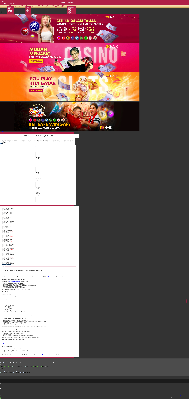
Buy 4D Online (27, 8)
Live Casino (21, 6)
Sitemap (51, 377)
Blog (22, 377)
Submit (2, 143)
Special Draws (62, 6)
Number (2, 139)
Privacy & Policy (39, 377)
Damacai (9, 8)
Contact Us (47, 377)
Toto (9, 9)
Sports (39, 5)
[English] (65, 2)
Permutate (3, 142)
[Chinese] (66, 2)
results (42, 354)
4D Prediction (26, 377)
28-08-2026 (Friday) (71, 7)
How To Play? (57, 6)
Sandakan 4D (10, 11)
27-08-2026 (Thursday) (69, 9)
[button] (1, 131)
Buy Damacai (27, 12)
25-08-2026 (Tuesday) (69, 13)
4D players (50, 276)
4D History (33, 6)
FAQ (43, 377)
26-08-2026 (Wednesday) (69, 11)
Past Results (47, 6)
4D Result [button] (9, 5)
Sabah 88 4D (10, 10)
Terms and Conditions (32, 377)
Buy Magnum (27, 10)
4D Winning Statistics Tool (14, 281)
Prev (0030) (4, 264)
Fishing (43, 5)
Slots (15, 6)
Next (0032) (9, 264)
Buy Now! (4, 266)
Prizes (53, 5)
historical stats (51, 354)
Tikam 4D (54, 377)
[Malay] (67, 2)
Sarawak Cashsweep (9, 13)
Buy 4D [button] (27, 5)
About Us (19, 377)
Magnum (9, 7)
